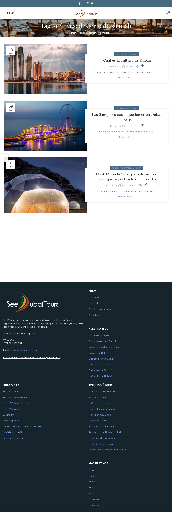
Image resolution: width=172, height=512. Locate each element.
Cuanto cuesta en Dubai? (102, 341)
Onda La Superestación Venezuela (22, 426)
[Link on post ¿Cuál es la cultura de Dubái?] (45, 69)
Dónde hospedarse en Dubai (126, 168)
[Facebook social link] (80, 3)
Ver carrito (94, 303)
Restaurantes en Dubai (101, 426)
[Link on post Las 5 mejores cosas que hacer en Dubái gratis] (45, 126)
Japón (92, 481)
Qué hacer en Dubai (99, 403)
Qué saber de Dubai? (126, 54)
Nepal (92, 487)
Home (64, 32)
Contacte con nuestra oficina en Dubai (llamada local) (32, 357)
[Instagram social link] (88, 3)
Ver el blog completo (100, 335)
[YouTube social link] (92, 3)
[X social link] (84, 3)
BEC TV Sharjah (11, 408)
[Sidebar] (4, 158)
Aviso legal (95, 314)
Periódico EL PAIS (12, 432)
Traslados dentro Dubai (102, 437)
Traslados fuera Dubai (101, 443)
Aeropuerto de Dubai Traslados (106, 432)
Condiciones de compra (101, 309)
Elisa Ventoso (129, 185)
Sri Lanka (94, 499)
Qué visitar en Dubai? (100, 376)
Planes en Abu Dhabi (100, 414)
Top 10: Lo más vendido (102, 408)
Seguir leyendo (126, 77)
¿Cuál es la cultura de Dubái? (126, 60)
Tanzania (94, 504)
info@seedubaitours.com (23, 350)
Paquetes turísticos (99, 397)
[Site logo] (86, 12)
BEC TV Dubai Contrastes (17, 403)
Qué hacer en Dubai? (126, 108)
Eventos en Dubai (98, 352)
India (91, 475)
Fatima (129, 66)
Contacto (94, 297)
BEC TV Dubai (10, 391)
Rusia (92, 493)
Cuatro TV (8, 414)
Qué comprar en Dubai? (101, 358)
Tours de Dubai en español (103, 391)
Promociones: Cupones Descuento (107, 449)
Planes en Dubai (97, 420)
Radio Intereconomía (14, 437)
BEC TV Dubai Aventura (16, 397)
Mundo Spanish (11, 420)
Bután (92, 470)
